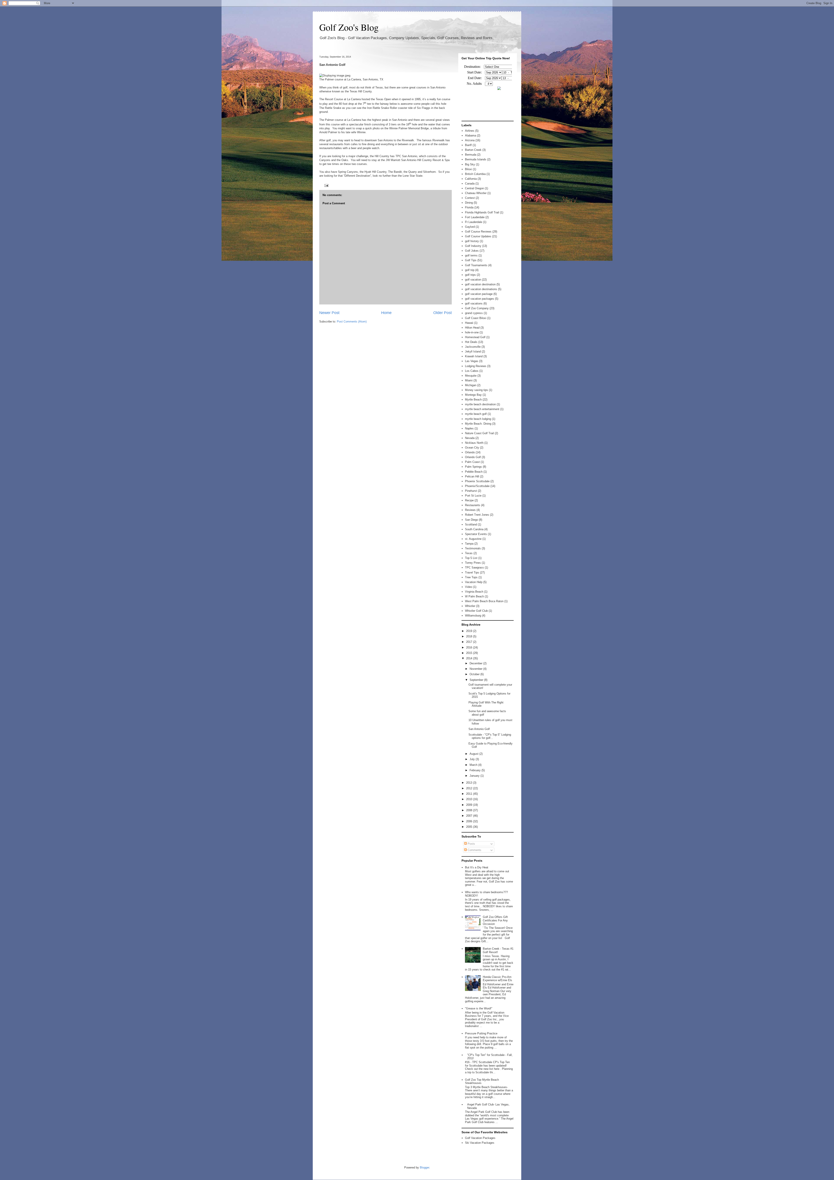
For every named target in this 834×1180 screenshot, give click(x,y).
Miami (469, 380)
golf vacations (474, 303)
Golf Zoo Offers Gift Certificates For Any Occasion (495, 920)
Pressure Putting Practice (481, 1033)
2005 (469, 826)
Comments (474, 850)
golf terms (471, 255)
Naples (469, 428)
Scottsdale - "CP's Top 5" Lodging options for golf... (489, 736)
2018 (469, 636)
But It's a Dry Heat (476, 867)
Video (468, 586)
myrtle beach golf (476, 413)
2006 (469, 821)
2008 (469, 810)
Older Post (442, 313)
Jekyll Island (473, 351)
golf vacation (473, 279)
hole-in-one (472, 332)
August (474, 753)
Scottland (471, 524)
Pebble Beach (474, 471)
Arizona (470, 140)
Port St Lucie (473, 495)
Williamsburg (473, 615)
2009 (469, 804)
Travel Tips (472, 572)
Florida (469, 207)
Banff (468, 145)
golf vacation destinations (481, 289)
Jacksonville (473, 346)
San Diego (471, 519)
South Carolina (474, 529)
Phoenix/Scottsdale (477, 486)
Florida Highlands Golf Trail (482, 212)
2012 (469, 788)
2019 (469, 631)
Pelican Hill (472, 476)
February (476, 770)
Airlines (469, 130)
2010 (469, 799)
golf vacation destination (480, 284)
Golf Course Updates (478, 236)
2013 (469, 782)
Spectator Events (476, 534)
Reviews (470, 510)
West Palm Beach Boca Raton (484, 601)
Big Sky (470, 164)
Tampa (469, 543)
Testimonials (473, 548)
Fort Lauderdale (475, 217)
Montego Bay (473, 394)
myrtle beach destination (480, 404)
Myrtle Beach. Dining (478, 423)
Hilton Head (472, 327)
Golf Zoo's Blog (349, 27)
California (471, 178)
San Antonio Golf (479, 729)
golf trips (470, 274)
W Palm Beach (474, 596)
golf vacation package (479, 294)
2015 (469, 653)
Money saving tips (476, 390)
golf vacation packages (479, 298)
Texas (469, 553)
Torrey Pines (473, 562)
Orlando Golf (473, 457)
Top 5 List (471, 558)
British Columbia (475, 174)
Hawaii (469, 322)
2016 (469, 647)
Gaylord (470, 226)
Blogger (424, 1167)
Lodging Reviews (475, 366)
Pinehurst (471, 490)
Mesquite (471, 375)
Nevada (470, 438)
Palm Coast (472, 462)
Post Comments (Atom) (352, 321)
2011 (469, 793)
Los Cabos (471, 370)
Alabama (470, 135)
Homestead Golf (475, 337)
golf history (472, 241)
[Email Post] (325, 185)
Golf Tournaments (476, 265)
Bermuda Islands (475, 159)
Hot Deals (471, 342)
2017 (469, 641)
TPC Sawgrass (474, 567)
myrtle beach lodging (478, 418)
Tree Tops (471, 577)
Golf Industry (473, 246)
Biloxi (468, 169)
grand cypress (474, 313)
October (475, 674)
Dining (469, 202)
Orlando (470, 452)
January (475, 775)
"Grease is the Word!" (478, 1008)
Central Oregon (474, 188)
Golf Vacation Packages (480, 1138)
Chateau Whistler (475, 193)
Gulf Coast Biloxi (475, 318)
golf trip (469, 270)
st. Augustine (473, 538)
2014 (469, 658)
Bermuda (470, 154)
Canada (470, 183)
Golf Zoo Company (477, 308)
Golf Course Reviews (478, 231)
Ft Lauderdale (473, 222)
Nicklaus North (474, 442)
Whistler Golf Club (476, 610)
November (476, 668)
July (473, 759)
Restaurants (472, 505)
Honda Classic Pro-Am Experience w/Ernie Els (497, 978)
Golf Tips (471, 260)
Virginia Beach (474, 591)
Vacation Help (473, 582)
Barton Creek (473, 149)
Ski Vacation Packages (479, 1142)
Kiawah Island (474, 356)
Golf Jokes (472, 250)
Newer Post (329, 313)
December (476, 663)
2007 (469, 815)
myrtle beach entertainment (482, 409)
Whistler (470, 606)
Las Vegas (471, 361)
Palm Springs (473, 466)
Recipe (469, 500)
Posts (471, 843)
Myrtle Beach (473, 399)
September (477, 679)
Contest (470, 197)
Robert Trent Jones (477, 514)
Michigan (470, 385)
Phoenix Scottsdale (477, 481)
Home (386, 313)
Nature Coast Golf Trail (479, 433)
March (474, 764)
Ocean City (472, 447)
